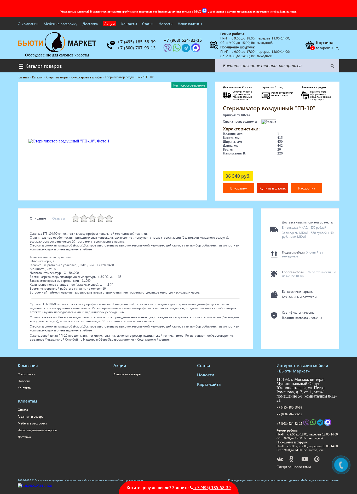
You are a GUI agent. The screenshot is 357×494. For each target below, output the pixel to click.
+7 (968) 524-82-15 (289, 424)
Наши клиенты (190, 23)
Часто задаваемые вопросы (37, 430)
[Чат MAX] (205, 11)
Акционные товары (127, 374)
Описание (38, 218)
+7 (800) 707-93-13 (289, 414)
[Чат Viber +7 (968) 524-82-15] (168, 49)
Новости (165, 23)
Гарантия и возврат (31, 416)
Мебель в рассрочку (60, 23)
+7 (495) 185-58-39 (289, 407)
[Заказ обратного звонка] (110, 45)
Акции (109, 23)
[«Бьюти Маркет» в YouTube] (305, 460)
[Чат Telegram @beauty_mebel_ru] (186, 49)
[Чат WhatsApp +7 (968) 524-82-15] (177, 49)
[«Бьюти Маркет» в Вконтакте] (280, 460)
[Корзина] (309, 45)
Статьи (147, 23)
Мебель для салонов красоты (320, 480)
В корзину (238, 188)
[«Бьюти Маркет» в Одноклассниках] (291, 460)
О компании (28, 23)
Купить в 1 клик (273, 188)
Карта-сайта (209, 384)
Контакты (129, 23)
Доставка (90, 23)
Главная (23, 77)
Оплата (23, 410)
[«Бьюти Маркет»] (57, 51)
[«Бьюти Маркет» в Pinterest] (317, 460)
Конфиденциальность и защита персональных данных (263, 480)
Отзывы (58, 218)
